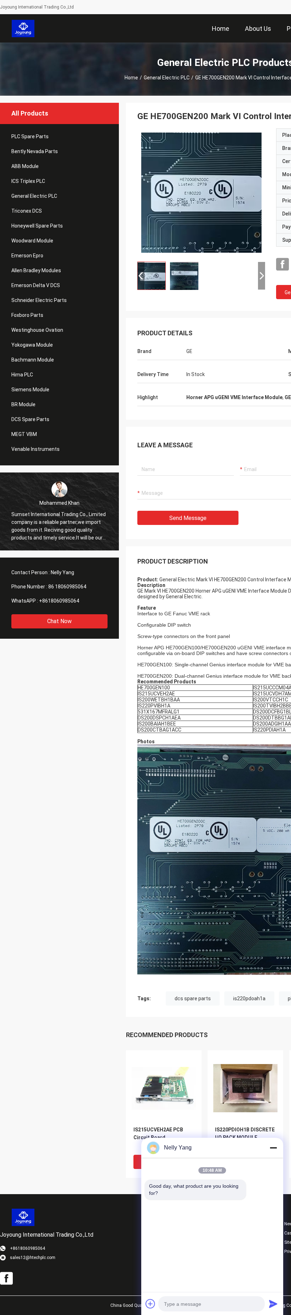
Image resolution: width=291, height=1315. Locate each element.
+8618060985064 (59, 601)
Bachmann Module (32, 360)
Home (131, 77)
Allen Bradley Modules (36, 270)
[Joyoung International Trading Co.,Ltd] (23, 28)
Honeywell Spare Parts (37, 226)
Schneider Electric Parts (39, 300)
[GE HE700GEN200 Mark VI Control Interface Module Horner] (201, 192)
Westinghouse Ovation (37, 330)
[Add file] (150, 1303)
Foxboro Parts (27, 315)
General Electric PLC (167, 77)
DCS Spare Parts (30, 419)
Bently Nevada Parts (34, 151)
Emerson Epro (27, 255)
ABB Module (25, 166)
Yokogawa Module (32, 345)
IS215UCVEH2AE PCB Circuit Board (158, 1133)
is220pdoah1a (249, 998)
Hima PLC (22, 374)
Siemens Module (30, 389)
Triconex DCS (26, 211)
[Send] (273, 1303)
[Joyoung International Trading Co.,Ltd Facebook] (282, 264)
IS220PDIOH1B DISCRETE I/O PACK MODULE (245, 1133)
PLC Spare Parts (30, 136)
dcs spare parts (193, 998)
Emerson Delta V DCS (35, 285)
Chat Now (59, 621)
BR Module (23, 404)
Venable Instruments (35, 449)
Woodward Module (32, 241)
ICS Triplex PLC (28, 181)
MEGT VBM (24, 434)
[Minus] (273, 1147)
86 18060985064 (67, 586)
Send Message (188, 518)
